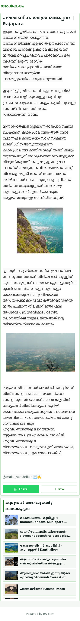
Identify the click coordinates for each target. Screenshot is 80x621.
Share (23, 489)
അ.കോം (12, 6)
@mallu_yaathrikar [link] (17, 476)
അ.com (48, 614)
